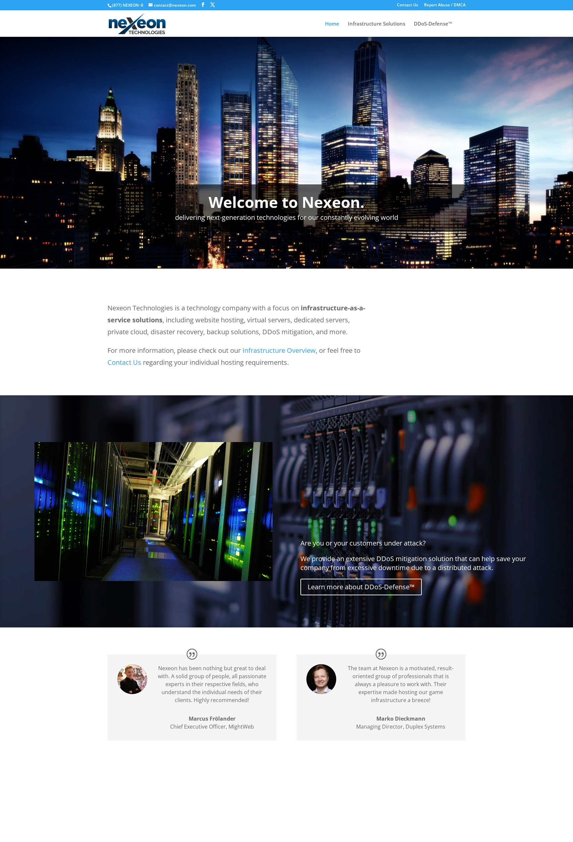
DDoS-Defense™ (433, 24)
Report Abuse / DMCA (445, 5)
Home (332, 24)
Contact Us (407, 5)
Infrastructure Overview (279, 350)
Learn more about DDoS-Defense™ (361, 586)
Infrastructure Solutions (376, 24)
